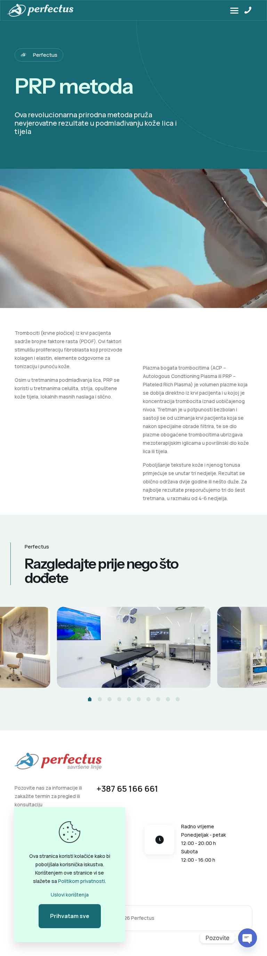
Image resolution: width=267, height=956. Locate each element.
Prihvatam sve (69, 916)
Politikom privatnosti (81, 881)
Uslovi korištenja (70, 894)
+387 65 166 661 (127, 788)
